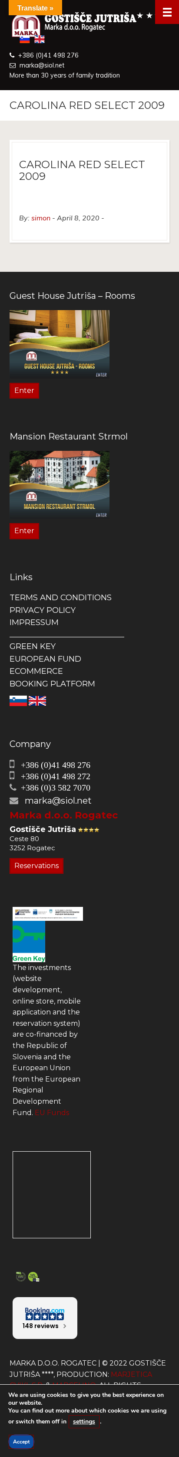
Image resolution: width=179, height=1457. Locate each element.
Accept (21, 1441)
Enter (24, 390)
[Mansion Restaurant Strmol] (59, 484)
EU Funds (52, 1113)
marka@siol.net (42, 65)
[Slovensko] (18, 700)
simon (40, 217)
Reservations (36, 866)
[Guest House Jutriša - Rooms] (59, 344)
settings (84, 1421)
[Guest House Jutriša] (89, 25)
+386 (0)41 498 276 (48, 55)
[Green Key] (29, 941)
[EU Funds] (48, 913)
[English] (37, 700)
